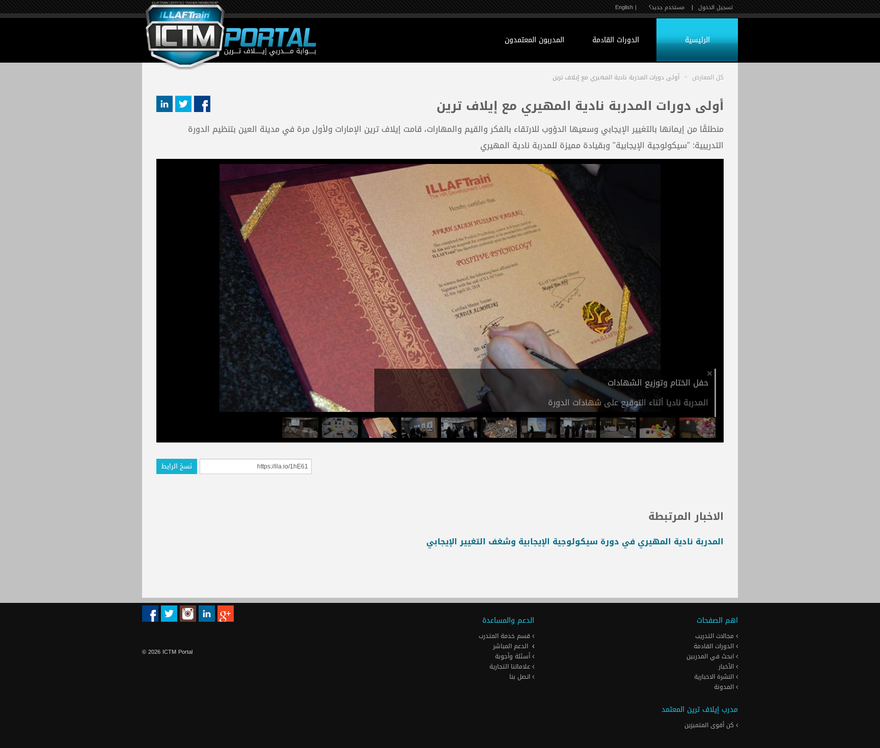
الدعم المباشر (510, 646)
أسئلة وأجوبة (513, 656)
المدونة (725, 686)
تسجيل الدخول (715, 7)
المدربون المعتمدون (534, 40)
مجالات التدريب (715, 636)
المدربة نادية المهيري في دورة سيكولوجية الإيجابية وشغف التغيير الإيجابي (575, 541)
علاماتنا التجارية (510, 666)
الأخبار (727, 666)
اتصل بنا (520, 676)
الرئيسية (697, 40)
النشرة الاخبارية (715, 676)
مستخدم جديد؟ (666, 7)
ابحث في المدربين (711, 656)
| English (626, 7)
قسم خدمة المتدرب (505, 636)
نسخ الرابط (176, 466)
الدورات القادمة (615, 40)
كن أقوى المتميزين (710, 725)
